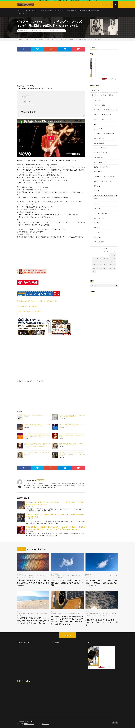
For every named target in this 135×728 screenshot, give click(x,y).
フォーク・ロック (99, 213)
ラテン (96, 227)
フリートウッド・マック (32, 577)
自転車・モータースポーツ (101, 181)
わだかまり (60, 575)
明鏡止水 (60, 577)
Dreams (54, 575)
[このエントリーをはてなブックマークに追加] (65, 49)
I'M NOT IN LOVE (62, 613)
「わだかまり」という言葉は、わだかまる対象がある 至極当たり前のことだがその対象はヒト (67, 582)
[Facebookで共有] (24, 49)
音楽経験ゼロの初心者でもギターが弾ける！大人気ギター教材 (37, 301)
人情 (20, 615)
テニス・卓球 (98, 143)
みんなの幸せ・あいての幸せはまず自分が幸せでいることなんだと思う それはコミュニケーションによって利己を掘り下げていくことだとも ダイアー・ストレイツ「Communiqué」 (37, 435)
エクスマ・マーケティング (101, 114)
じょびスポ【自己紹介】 (31, 10)
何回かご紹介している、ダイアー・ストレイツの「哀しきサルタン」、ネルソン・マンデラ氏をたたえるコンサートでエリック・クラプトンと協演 (72, 454)
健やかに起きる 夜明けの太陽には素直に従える (33, 415)
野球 (95, 186)
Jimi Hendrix (26, 613)
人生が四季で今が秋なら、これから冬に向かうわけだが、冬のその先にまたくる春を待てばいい (33, 582)
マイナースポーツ (99, 162)
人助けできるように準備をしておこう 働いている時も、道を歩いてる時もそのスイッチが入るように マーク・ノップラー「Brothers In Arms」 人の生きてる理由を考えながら (37, 445)
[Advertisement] (51, 70)
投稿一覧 (40, 480)
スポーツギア (98, 138)
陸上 (95, 191)
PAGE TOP (130, 704)
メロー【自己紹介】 (46, 10)
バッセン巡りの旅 (99, 152)
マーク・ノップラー (50, 30)
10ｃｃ (54, 613)
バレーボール (98, 157)
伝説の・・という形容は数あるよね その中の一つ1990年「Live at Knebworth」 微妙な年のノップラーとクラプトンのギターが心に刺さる (71, 435)
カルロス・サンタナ (34, 575)
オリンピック (98, 119)
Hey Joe (20, 613)
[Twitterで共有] (37, 49)
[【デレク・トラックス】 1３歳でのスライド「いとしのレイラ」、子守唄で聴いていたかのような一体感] (21, 517)
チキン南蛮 (42, 575)
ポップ (96, 223)
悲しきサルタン (60, 30)
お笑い (96, 100)
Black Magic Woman (23, 575)
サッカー (96, 129)
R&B (95, 203)
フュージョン (98, 218)
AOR (95, 199)
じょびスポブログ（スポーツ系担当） (66, 10)
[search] (116, 285)
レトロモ (30, 721)
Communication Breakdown (102, 575)
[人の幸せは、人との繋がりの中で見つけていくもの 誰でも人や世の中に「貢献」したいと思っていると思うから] (21, 505)
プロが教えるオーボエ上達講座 (27, 306)
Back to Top (67, 635)
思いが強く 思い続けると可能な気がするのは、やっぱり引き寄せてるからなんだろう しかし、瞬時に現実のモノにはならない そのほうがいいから (67, 620)
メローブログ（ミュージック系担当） (91, 10)
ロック (29, 30)
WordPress (45, 724)
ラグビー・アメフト (100, 167)
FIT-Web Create (29, 724)
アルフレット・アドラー (108, 613)
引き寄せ (78, 613)
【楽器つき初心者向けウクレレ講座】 (29, 311)
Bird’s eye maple (91, 575)
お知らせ (94, 90)
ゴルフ (96, 124)
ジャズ (96, 208)
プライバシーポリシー (24, 14)
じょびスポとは (98, 105)
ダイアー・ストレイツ (38, 30)
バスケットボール (99, 148)
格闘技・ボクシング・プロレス (103, 176)
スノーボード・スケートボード (103, 133)
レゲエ (96, 232)
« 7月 (93, 274)
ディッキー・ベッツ (107, 615)
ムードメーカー (71, 613)
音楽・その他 (98, 242)
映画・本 (96, 171)
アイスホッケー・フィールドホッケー (105, 110)
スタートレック (34, 613)
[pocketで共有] (78, 49)
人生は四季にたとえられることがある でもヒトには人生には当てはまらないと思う (102, 622)
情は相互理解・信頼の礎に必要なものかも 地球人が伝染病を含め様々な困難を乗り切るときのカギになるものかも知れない (33, 620)
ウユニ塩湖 (66, 575)
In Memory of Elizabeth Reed (94, 613)
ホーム (19, 10)
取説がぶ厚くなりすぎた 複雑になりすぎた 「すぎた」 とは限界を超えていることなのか (102, 582)
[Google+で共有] (51, 49)
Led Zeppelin (112, 575)
